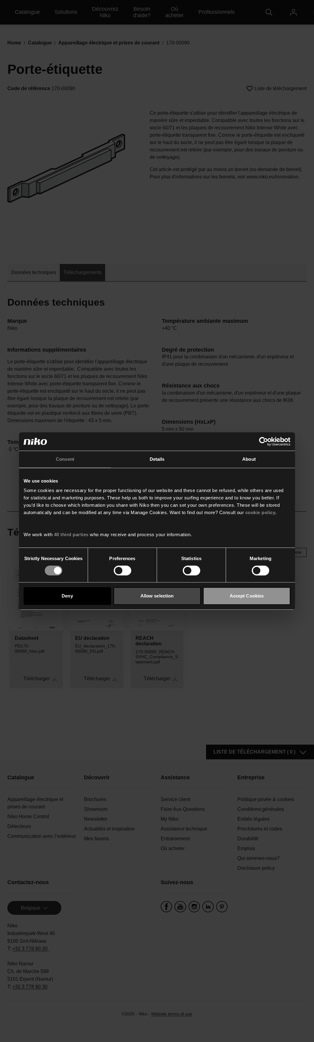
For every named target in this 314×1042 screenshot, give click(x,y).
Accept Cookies (247, 595)
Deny (67, 595)
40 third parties (71, 534)
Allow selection (157, 595)
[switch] (122, 570)
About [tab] (249, 459)
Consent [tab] (65, 459)
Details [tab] (157, 459)
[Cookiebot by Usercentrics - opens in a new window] (263, 441)
